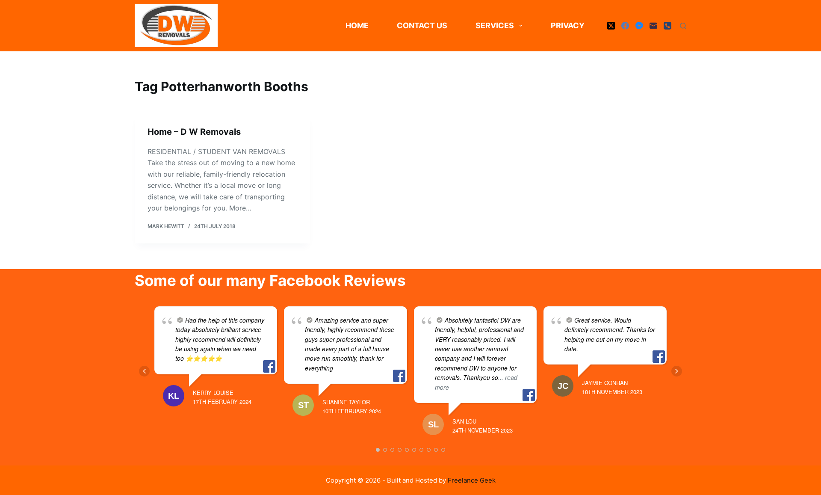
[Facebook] (625, 26)
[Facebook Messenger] (639, 26)
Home (357, 25)
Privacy (568, 25)
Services (494, 25)
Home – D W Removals (194, 132)
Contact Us (422, 25)
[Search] (683, 26)
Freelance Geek (472, 480)
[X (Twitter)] (611, 26)
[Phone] (667, 26)
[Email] (653, 26)
